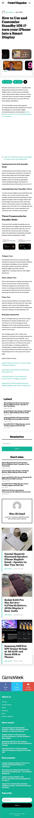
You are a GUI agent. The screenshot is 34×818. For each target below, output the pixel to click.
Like (6, 682)
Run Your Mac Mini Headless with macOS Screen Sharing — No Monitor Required (17, 771)
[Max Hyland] (4, 12)
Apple (5, 71)
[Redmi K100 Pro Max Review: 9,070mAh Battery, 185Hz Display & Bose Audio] (17, 585)
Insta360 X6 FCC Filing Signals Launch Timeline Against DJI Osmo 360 (17, 425)
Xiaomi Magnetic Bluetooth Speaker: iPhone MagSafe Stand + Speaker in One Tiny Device (16, 404)
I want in (17, 449)
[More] (25, 82)
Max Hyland (9, 12)
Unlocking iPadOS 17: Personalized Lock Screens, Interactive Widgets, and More (14, 377)
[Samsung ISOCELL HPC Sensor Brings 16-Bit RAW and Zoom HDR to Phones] (17, 631)
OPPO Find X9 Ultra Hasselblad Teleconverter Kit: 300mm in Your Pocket (16, 491)
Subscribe (28, 682)
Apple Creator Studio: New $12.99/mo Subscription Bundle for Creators (16, 778)
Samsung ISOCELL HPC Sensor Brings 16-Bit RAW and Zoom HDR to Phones (16, 418)
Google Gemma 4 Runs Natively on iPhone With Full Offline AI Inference (15, 764)
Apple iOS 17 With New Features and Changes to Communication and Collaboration (18, 158)
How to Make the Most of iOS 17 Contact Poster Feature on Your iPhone (16, 114)
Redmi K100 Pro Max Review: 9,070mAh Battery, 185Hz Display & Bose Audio (17, 412)
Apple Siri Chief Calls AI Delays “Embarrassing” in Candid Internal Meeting (16, 785)
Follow (17, 682)
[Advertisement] (17, 137)
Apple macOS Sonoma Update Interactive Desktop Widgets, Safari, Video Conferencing (16, 384)
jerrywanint (8, 569)
